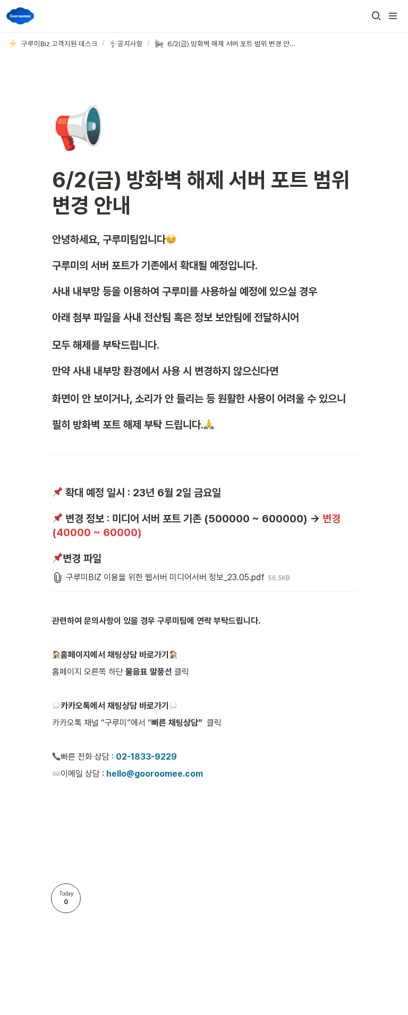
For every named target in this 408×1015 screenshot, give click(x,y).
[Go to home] (20, 15)
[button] (376, 15)
